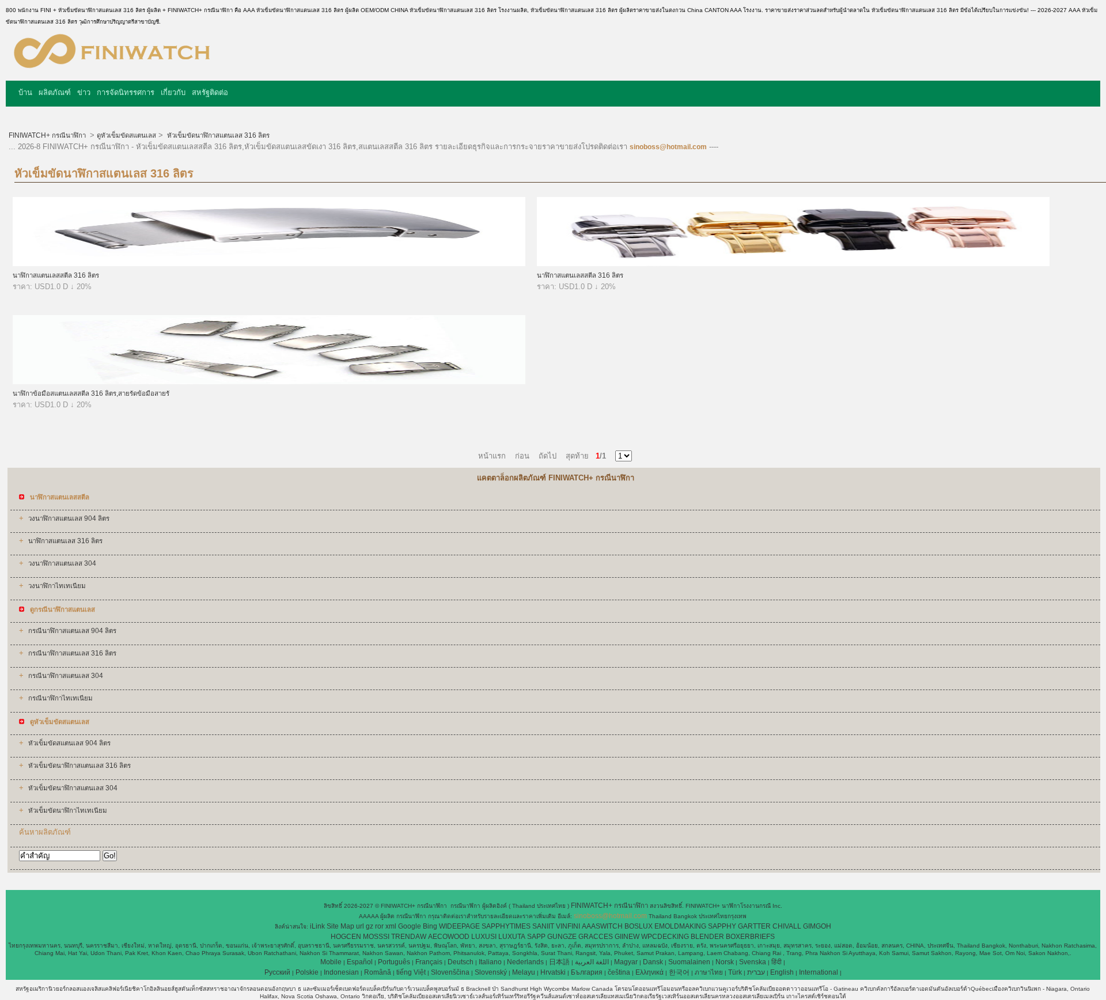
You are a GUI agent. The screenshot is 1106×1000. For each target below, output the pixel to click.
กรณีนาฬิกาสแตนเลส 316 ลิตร (72, 653)
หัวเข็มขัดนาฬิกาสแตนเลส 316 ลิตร (217, 135)
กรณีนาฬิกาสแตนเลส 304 (65, 675)
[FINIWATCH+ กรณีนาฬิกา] (112, 72)
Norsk (724, 962)
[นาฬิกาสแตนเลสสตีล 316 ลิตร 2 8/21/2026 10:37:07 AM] (793, 263)
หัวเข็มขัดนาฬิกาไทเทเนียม (67, 810)
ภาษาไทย (709, 972)
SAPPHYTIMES (506, 926)
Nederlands (525, 962)
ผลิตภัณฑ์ (55, 92)
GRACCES (595, 936)
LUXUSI (484, 936)
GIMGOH (817, 926)
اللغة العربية (592, 962)
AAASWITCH (602, 926)
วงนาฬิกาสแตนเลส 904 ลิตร (68, 518)
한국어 (679, 972)
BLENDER (707, 936)
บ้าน (25, 92)
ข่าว (83, 92)
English (782, 972)
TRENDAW (408, 936)
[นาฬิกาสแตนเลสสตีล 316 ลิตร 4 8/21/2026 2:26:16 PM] (269, 263)
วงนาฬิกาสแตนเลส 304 (62, 563)
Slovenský (491, 972)
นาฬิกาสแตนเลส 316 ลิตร (65, 540)
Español (360, 962)
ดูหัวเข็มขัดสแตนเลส (126, 135)
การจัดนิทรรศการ (125, 92)
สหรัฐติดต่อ (210, 92)
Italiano (490, 962)
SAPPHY (722, 926)
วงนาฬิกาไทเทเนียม (57, 585)
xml (390, 926)
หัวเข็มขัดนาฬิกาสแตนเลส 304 (73, 788)
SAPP (536, 936)
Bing (430, 926)
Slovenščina (450, 972)
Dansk (653, 962)
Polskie (307, 972)
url (360, 926)
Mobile (331, 962)
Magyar (626, 962)
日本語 (559, 962)
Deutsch (461, 962)
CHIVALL (786, 926)
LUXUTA (511, 936)
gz (369, 926)
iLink (317, 926)
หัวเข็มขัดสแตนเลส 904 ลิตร (69, 743)
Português (394, 962)
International (818, 972)
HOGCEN (346, 936)
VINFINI (568, 926)
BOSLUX (638, 926)
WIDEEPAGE (459, 926)
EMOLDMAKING (680, 926)
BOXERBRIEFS (750, 936)
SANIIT (543, 926)
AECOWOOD (448, 936)
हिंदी (776, 962)
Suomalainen (689, 962)
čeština (619, 972)
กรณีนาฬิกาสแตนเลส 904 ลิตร (72, 630)
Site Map (340, 926)
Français (428, 962)
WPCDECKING (665, 936)
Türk (735, 972)
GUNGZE (562, 936)
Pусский (277, 972)
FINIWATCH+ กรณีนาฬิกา (48, 135)
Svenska (752, 962)
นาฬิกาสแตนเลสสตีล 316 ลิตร (56, 275)
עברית (756, 972)
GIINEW (627, 936)
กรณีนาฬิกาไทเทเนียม (60, 698)
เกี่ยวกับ (173, 92)
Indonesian (341, 972)
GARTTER (754, 926)
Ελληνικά (649, 972)
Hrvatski (553, 972)
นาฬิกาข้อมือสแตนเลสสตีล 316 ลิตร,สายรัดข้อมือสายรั (91, 393)
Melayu (523, 972)
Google (409, 926)
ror (379, 926)
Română (377, 972)
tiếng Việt (411, 972)
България (587, 972)
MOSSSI (376, 936)
